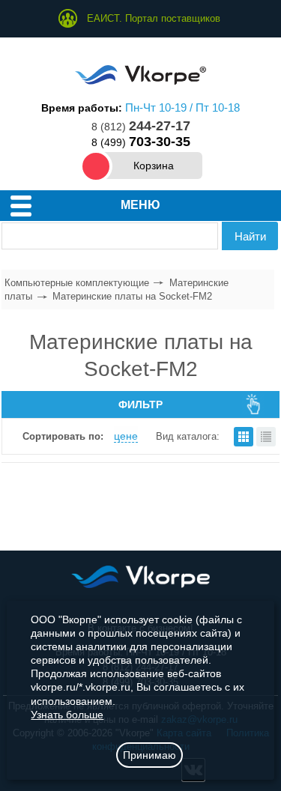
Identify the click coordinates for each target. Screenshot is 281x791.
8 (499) (140, 142)
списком (266, 436)
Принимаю (149, 755)
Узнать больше (67, 715)
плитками (243, 436)
